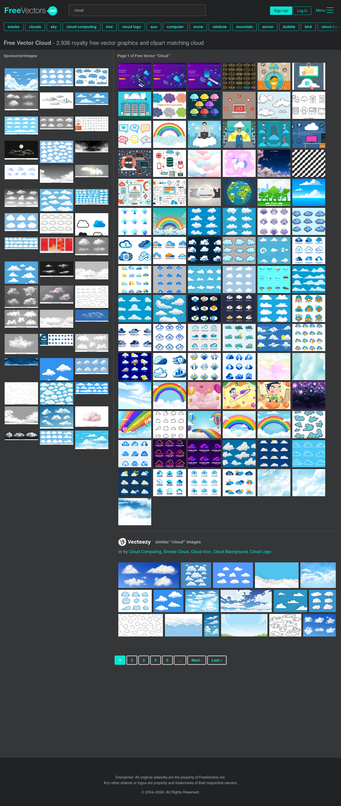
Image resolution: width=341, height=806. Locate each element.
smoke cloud (176, 551)
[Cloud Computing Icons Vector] (308, 105)
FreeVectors (31, 11)
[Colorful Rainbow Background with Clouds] (273, 424)
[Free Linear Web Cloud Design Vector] (134, 192)
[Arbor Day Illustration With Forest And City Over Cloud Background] (273, 192)
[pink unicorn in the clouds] (239, 163)
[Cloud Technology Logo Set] (134, 250)
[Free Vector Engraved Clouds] (273, 105)
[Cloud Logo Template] (308, 250)
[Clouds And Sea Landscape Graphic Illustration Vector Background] (308, 192)
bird (308, 26)
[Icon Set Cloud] (239, 221)
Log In (302, 10)
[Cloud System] (308, 76)
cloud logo (131, 26)
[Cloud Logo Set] (169, 250)
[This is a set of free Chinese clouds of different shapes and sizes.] (285, 625)
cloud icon (201, 551)
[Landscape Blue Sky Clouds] (134, 395)
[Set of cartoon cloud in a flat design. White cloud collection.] (21, 248)
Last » (217, 660)
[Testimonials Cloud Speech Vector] (134, 134)
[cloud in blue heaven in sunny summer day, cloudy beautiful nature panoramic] (91, 103)
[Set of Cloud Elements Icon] (308, 453)
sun (154, 26)
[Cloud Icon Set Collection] (204, 279)
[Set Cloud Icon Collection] (239, 279)
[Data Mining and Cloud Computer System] (204, 192)
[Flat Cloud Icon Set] (273, 337)
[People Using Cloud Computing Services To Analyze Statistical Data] (134, 76)
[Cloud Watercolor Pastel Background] (273, 366)
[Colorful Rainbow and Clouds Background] (204, 424)
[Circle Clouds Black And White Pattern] (308, 163)
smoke (13, 26)
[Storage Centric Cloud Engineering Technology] (169, 163)
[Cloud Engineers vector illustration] (204, 134)
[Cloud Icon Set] (204, 221)
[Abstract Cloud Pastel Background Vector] (204, 163)
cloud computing (82, 26)
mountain (244, 26)
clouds (35, 26)
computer (175, 26)
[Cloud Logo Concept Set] (239, 308)
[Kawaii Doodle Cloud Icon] (239, 337)
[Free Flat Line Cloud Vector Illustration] (169, 192)
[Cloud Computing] (134, 105)
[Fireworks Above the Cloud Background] (308, 395)
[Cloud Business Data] (134, 221)
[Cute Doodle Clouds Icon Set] (308, 424)
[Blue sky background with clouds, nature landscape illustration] (91, 442)
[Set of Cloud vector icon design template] (91, 224)
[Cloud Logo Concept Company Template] (169, 482)
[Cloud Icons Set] (239, 250)
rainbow (219, 26)
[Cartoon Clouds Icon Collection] (169, 308)
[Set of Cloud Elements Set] (239, 453)
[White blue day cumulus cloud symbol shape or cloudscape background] (21, 272)
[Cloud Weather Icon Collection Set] (239, 482)
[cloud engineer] (273, 76)
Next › (197, 660)
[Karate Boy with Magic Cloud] (239, 395)
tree (109, 26)
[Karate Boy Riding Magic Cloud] (273, 395)
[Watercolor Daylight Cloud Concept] (308, 366)
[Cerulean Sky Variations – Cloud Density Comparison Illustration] (21, 79)
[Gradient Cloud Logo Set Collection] (169, 453)
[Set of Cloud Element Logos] (204, 482)
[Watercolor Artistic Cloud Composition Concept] (273, 482)
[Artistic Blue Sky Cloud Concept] (134, 511)
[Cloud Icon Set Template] (273, 250)
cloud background (230, 551)
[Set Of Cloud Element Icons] (134, 482)
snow (198, 26)
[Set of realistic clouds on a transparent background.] (56, 272)
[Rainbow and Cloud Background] (169, 395)
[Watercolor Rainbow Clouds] (169, 134)
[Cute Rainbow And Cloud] (169, 221)
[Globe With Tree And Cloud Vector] (239, 192)
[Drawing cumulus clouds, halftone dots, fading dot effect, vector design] (91, 321)
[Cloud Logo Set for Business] (134, 453)
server (267, 26)
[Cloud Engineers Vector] (308, 134)
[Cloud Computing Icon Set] (204, 250)
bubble (289, 26)
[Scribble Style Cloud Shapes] (169, 105)
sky (54, 26)
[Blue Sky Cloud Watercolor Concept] (308, 482)
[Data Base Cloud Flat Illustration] (134, 163)
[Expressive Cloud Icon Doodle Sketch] (169, 424)
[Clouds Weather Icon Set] (273, 279)
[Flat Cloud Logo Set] (134, 337)
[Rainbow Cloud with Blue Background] (134, 424)
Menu (320, 10)
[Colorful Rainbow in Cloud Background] (239, 424)
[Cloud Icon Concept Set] (204, 308)
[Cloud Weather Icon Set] (134, 366)
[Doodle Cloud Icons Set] (308, 221)
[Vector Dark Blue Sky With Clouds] (273, 163)
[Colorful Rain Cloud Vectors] (204, 105)
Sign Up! (281, 10)
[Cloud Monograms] (239, 76)
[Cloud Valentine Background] (204, 395)
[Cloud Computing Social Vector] (239, 105)
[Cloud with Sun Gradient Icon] (273, 453)
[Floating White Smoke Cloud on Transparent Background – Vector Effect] (21, 345)
